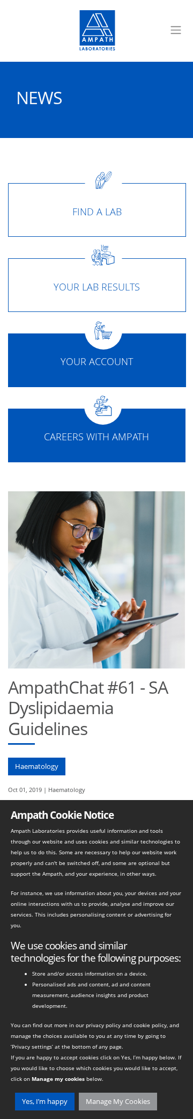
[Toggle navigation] (175, 30)
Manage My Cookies (118, 1101)
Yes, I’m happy (45, 1101)
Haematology (36, 766)
